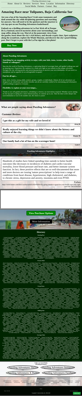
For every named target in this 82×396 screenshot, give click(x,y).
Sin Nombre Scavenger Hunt (9, 354)
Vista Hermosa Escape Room (58, 301)
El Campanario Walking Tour (41, 322)
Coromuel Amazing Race (9, 237)
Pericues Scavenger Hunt (8, 348)
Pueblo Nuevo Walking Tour (16, 317)
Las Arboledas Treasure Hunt (33, 280)
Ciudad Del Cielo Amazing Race (17, 239)
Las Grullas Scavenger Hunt (10, 344)
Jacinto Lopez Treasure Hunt (55, 271)
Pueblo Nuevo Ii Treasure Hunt (16, 266)
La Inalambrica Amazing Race (30, 242)
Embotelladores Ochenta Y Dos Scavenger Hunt (14, 352)
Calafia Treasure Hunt (14, 272)
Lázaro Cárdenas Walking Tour (40, 319)
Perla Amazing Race (39, 258)
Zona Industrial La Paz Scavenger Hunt (70, 346)
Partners (40, 6)
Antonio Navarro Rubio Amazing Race (60, 247)
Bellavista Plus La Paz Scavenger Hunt (42, 340)
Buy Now (12, 45)
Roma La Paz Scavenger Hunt (59, 353)
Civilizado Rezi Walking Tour (69, 322)
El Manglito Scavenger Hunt (46, 345)
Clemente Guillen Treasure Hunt (59, 274)
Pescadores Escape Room (15, 300)
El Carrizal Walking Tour (35, 326)
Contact (49, 6)
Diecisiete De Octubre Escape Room (35, 307)
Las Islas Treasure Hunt (38, 281)
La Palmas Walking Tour (54, 329)
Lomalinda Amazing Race (30, 251)
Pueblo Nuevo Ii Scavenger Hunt (17, 343)
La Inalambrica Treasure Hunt (39, 268)
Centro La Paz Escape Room (44, 305)
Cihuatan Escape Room (12, 290)
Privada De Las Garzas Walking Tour (66, 318)
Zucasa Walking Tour (54, 328)
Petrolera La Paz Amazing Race (35, 237)
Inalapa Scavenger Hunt (38, 347)
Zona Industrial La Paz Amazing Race (25, 246)
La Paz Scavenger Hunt (9, 350)
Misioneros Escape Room (43, 292)
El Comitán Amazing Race (67, 251)
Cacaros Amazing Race (38, 255)
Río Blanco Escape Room (59, 297)
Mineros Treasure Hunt (66, 279)
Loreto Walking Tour (43, 329)
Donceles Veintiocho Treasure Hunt (52, 279)
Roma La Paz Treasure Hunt (42, 271)
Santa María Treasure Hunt (62, 266)
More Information (41, 221)
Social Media (30, 6)
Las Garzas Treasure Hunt (23, 276)
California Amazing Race (57, 243)
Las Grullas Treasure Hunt (35, 276)
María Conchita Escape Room (57, 288)
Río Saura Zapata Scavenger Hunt (54, 354)
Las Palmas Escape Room (22, 301)
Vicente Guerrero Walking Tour (13, 321)
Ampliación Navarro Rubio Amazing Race (62, 253)
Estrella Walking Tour (61, 331)
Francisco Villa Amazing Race (50, 249)
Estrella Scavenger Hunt (22, 337)
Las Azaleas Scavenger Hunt (17, 353)
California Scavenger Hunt (9, 341)
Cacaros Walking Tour (44, 328)
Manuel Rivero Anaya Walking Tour (31, 315)
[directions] (41, 217)
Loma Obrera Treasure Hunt (73, 274)
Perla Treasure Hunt (74, 281)
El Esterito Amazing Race (73, 239)
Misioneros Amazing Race (67, 255)
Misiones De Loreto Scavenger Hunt (62, 358)
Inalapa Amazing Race (35, 240)
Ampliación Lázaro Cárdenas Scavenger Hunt (20, 357)
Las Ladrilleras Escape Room (36, 297)
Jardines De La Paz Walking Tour (30, 329)
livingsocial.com (8, 382)
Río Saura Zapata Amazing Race (50, 237)
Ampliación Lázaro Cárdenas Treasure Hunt (16, 264)
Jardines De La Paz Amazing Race (32, 254)
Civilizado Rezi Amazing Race (19, 244)
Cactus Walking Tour (22, 325)
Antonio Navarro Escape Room (60, 295)
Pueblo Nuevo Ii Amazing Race (59, 242)
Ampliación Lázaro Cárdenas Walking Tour (32, 330)
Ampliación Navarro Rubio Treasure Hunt (51, 276)
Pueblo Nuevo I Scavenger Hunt (51, 347)
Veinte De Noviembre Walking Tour (46, 324)
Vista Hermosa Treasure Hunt (10, 275)
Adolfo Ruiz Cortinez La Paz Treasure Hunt (61, 270)
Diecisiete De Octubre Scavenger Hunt (52, 346)
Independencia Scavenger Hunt (36, 346)
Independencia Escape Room (17, 289)
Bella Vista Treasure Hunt (64, 263)
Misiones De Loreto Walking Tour (69, 314)
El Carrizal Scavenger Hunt (64, 350)
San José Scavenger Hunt (73, 338)
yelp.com (77, 382)
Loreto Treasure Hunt (32, 274)
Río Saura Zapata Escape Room (65, 299)
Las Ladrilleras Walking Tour (47, 323)
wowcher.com (17, 382)
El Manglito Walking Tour (42, 314)
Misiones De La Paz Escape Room (18, 293)
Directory (70, 3)
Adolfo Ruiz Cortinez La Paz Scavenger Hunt (69, 347)
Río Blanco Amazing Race (17, 257)
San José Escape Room (31, 303)
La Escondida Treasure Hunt (46, 264)
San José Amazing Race (32, 238)
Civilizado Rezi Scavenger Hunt (27, 339)
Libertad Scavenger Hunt (52, 341)
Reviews (26, 3)
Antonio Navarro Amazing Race (45, 253)
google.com (29, 383)
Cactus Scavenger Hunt (74, 337)
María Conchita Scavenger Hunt (71, 351)
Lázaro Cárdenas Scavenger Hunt (32, 345)
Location (50, 3)
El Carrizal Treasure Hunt (15, 271)
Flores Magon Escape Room (21, 302)
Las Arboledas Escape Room (63, 296)
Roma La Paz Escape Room (58, 305)
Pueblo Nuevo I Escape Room (39, 304)
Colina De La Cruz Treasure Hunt (30, 278)
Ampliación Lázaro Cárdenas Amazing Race (19, 252)
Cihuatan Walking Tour (26, 332)
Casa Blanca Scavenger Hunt (31, 353)
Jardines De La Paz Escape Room (57, 300)
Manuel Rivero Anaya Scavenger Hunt (44, 339)
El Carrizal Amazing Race (24, 250)
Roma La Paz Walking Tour (50, 332)
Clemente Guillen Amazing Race (44, 242)
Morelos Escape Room (51, 296)
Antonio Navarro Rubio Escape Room (18, 307)
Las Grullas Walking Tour (14, 332)
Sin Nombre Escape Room (30, 289)
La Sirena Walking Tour (45, 321)
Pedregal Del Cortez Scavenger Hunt (37, 341)
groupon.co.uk (54, 383)
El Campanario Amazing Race (68, 245)
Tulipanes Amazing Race (37, 249)
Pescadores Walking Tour (27, 319)
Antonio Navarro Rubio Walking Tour (65, 332)
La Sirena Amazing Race (46, 254)
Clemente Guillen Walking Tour (54, 322)
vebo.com (32, 380)
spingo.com (70, 380)
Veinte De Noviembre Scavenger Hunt (60, 352)
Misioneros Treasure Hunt (50, 282)
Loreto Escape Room (47, 297)
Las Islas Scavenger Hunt (68, 355)
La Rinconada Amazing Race (54, 245)
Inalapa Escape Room (45, 308)
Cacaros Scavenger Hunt (22, 338)
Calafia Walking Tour (17, 329)
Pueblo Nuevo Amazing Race (44, 251)
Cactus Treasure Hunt (32, 270)
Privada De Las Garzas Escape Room (36, 302)
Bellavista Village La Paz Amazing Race (49, 240)
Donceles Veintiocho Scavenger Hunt (38, 357)
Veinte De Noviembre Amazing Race (52, 252)
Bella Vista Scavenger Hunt (33, 358)
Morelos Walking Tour (28, 317)
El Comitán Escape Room (25, 294)
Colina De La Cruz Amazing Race (11, 245)
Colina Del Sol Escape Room (19, 303)
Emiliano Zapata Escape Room (72, 303)
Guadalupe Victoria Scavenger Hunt (66, 341)
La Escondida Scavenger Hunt (47, 358)
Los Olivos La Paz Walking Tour (49, 330)
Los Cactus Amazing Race (12, 243)
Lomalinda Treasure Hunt (46, 280)
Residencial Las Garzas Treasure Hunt (17, 280)
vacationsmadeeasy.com (52, 380)
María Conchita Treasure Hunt (59, 264)
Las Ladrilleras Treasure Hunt (39, 267)
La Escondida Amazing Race (20, 238)
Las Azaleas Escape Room (39, 296)
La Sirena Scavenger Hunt (22, 346)
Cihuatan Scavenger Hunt (45, 351)
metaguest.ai (15, 380)
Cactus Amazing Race (68, 243)
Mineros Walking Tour (39, 316)
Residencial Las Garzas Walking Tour (55, 317)
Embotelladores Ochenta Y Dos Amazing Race (29, 243)
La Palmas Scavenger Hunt (39, 344)
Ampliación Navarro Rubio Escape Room (19, 297)
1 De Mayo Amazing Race (65, 240)
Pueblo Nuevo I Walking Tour (19, 323)
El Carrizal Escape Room (65, 307)
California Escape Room (74, 295)
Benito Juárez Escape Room (32, 293)
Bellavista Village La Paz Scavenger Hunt (52, 348)
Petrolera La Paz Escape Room (72, 300)
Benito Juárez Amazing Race (16, 242)
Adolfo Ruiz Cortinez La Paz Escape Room (22, 304)
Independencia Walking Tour (62, 324)
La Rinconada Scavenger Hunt (23, 354)
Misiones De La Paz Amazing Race (46, 257)
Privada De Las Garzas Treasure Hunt (28, 272)
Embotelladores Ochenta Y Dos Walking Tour (55, 316)
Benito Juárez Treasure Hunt (35, 265)
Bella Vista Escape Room (18, 305)
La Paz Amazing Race (49, 258)
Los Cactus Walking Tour (32, 328)
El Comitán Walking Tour (18, 314)
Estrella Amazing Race (26, 255)
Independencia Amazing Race (73, 244)
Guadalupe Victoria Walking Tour (55, 319)
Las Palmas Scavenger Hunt (34, 337)
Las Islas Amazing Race (44, 238)
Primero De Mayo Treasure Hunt (59, 280)
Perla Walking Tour (57, 312)
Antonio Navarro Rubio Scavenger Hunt (11, 339)
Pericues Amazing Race (64, 237)
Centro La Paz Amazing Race (60, 239)
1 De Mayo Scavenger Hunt (57, 351)
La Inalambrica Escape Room (34, 295)
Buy (55, 6)
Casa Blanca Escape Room (31, 292)
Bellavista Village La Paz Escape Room (54, 302)
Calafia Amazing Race (74, 247)
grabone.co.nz (37, 383)
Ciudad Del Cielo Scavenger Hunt (14, 340)
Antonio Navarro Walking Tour (47, 315)
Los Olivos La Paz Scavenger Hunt (25, 355)
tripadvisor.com (56, 382)
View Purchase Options (41, 213)
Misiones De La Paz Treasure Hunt (48, 266)
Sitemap (41, 388)
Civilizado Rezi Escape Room (46, 293)
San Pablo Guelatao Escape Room (29, 300)
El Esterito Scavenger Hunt (9, 338)
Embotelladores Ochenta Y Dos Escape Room (62, 290)
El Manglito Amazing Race (37, 250)
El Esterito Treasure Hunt (43, 272)
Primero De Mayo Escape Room (19, 308)
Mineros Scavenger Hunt (66, 357)
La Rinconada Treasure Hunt (9, 265)
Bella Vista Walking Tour (60, 315)
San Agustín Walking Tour (54, 314)
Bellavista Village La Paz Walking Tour (66, 330)
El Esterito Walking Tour (73, 331)
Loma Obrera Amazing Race (23, 240)
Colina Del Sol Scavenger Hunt (71, 340)
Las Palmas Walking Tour (37, 332)
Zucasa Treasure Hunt (47, 265)
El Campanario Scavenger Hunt (44, 353)
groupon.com (25, 382)
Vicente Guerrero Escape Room (51, 307)
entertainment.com (7, 380)
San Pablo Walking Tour (15, 319)
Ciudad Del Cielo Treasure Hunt (25, 268)
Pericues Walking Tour (20, 312)
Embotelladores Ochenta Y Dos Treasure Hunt (49, 273)
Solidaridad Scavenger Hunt (22, 341)
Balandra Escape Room (54, 289)
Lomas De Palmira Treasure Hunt (63, 282)
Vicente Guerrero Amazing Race (17, 253)
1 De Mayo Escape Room (72, 293)
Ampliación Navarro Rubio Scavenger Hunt (29, 351)
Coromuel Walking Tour (59, 325)
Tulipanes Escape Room (9, 302)
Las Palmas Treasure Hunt (35, 263)
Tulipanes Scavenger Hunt (52, 344)
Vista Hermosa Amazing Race (72, 254)
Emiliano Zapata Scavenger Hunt (10, 347)
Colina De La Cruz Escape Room (54, 304)
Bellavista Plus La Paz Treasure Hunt (18, 270)
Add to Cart (76, 393)
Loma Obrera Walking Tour (8, 312)
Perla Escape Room (7, 299)
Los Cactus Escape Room (67, 308)
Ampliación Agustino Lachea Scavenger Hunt (51, 343)
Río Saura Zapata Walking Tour (10, 318)
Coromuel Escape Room (59, 303)
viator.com (64, 382)
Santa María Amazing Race (64, 246)
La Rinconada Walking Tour (40, 317)
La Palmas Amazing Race (12, 250)
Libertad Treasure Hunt (66, 276)
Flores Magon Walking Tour (68, 312)
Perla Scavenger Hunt (58, 345)
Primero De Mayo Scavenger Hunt (38, 354)
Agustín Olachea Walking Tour (33, 323)
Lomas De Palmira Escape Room (10, 288)
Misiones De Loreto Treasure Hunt (43, 275)
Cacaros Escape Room (56, 308)
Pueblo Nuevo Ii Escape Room (70, 294)
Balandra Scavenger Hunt (47, 337)
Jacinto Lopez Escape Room (71, 301)
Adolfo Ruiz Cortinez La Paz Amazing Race (60, 238)
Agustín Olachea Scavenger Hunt (60, 337)
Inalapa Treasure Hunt (51, 267)
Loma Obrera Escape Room (33, 308)
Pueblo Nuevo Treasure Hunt (32, 264)
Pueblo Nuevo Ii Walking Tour (27, 316)
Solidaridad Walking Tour (51, 318)
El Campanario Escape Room (71, 288)
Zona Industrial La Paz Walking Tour (30, 324)
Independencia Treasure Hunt (44, 270)
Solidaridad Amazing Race (44, 247)
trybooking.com (45, 383)
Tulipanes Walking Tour (11, 326)
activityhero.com (24, 380)
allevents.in (41, 382)
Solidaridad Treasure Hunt (22, 265)
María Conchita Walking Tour (25, 318)
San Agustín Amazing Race (9, 240)
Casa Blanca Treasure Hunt (65, 273)
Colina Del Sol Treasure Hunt (13, 267)
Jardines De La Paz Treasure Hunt (21, 263)
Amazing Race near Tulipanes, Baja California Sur (36, 12)
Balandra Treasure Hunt (33, 273)
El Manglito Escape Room (47, 295)
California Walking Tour (58, 326)
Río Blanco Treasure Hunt (16, 278)
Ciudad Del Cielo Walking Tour (67, 328)
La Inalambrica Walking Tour (16, 330)
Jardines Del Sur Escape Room (31, 299)
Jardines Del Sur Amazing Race (17, 251)
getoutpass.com (62, 380)
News (42, 3)
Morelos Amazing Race (19, 254)
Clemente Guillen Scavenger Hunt (25, 344)
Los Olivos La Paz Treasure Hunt (21, 282)
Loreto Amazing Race (55, 251)
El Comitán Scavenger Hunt (54, 357)
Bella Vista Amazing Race (31, 239)
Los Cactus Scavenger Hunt (57, 340)
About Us (18, 3)
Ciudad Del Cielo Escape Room (44, 290)
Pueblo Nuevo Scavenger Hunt (46, 338)
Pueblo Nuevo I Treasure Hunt (28, 271)
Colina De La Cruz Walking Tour (72, 317)
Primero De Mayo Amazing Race (31, 257)
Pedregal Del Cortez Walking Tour (34, 331)
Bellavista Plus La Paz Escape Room (10, 294)
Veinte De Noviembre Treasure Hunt (69, 272)
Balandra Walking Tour (30, 314)
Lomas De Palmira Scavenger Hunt (72, 345)
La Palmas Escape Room (10, 301)
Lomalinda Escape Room (42, 289)
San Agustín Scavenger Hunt (9, 337)
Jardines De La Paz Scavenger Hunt (33, 343)
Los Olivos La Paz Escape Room (19, 295)
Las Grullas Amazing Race (66, 252)
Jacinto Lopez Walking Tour (13, 316)
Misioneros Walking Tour (23, 326)
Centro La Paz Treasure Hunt (64, 268)
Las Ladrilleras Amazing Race (51, 250)
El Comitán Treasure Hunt (38, 279)
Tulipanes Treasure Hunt (12, 268)
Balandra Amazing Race (52, 246)
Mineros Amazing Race (45, 243)
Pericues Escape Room (65, 289)
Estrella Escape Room (54, 292)
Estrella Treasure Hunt (8, 282)
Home (10, 3)
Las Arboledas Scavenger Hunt (40, 355)
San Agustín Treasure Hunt (20, 273)
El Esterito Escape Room (68, 304)
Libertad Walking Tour (46, 326)
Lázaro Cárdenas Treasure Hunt (36, 282)
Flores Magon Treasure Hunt (25, 279)
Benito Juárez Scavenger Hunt (32, 352)
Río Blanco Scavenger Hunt (60, 338)
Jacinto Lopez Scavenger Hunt (65, 344)
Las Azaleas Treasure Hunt (68, 271)
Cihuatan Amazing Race (15, 247)
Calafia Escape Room (7, 304)
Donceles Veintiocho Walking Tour (13, 322)
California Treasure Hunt (27, 281)
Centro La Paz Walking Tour (34, 325)
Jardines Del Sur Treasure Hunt (19, 274)
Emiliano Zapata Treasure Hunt (44, 274)
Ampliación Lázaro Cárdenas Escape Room (27, 290)
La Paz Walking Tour (21, 328)
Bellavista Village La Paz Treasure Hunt (26, 275)
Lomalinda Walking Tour (16, 324)
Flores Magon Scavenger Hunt (54, 355)
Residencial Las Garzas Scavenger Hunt (71, 343)
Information (60, 3)
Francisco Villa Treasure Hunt (10, 276)
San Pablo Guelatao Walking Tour (59, 321)
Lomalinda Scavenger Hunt (72, 353)
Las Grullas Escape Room (45, 301)
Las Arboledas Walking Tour (70, 326)
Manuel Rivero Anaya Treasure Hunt (49, 263)
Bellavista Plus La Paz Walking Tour (62, 323)
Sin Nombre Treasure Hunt (72, 264)
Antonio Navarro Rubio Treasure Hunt (61, 265)
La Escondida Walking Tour (33, 312)
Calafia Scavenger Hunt (33, 338)
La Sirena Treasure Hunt (50, 281)
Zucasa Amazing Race (45, 244)
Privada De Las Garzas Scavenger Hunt (71, 348)
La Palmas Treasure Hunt (55, 272)
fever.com (70, 382)
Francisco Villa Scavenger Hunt (69, 354)
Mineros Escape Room (68, 302)
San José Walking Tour (17, 315)
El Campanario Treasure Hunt (63, 267)
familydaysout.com (40, 380)
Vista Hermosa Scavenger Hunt (35, 348)
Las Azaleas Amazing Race (31, 253)
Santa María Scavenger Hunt (12, 351)
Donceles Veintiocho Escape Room (45, 303)
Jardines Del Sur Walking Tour (49, 331)
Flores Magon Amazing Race (10, 249)
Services (35, 3)
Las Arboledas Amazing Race (22, 237)
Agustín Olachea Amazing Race (23, 249)
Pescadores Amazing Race (40, 246)
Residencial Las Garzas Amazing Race (12, 255)
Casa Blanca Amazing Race (33, 244)
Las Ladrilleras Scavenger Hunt (17, 345)
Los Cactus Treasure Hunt (44, 278)
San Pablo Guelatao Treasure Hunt (32, 266)
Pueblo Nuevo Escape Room (60, 293)
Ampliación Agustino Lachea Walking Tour (30, 321)
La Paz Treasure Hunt (73, 275)
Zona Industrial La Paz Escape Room (24, 296)
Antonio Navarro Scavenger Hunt (50, 350)
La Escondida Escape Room (9, 296)
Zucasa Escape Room (69, 305)
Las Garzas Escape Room (18, 299)
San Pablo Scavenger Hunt (45, 352)
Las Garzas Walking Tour (20, 331)
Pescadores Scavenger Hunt (21, 350)
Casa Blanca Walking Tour (27, 322)
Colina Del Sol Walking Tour (38, 318)
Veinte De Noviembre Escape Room (26, 288)
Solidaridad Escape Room (18, 292)
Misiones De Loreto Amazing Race (39, 245)
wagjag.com (77, 380)
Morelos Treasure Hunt (52, 268)
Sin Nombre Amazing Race (58, 254)
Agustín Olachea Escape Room (38, 294)
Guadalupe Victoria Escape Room (42, 288)
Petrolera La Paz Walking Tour (71, 325)
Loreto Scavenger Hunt (27, 340)
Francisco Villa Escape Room (31, 305)
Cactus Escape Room (33, 301)
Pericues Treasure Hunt (7, 263)
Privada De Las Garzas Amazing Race (52, 255)
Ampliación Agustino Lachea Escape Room (48, 299)
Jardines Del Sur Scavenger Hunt (19, 358)
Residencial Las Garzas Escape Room (54, 294)
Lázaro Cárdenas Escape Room (67, 292)
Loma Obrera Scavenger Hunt (25, 347)
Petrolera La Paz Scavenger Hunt (60, 339)
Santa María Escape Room (43, 300)
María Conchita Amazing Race (36, 252)
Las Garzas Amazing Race (25, 245)
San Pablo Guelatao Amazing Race (63, 257)
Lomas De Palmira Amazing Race (58, 244)
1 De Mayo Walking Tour (47, 325)
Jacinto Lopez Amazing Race (64, 249)
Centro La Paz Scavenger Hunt (21, 348)
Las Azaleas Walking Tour (45, 312)
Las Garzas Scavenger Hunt (10, 346)
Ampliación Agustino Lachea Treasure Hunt (60, 278)
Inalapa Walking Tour (11, 325)
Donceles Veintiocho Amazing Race (45, 239)
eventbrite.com (33, 382)
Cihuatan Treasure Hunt (26, 267)
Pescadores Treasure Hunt (12, 279)
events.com (48, 382)
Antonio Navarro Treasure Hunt (13, 281)
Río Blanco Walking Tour (66, 329)
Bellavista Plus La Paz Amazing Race (29, 247)
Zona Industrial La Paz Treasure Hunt (59, 275)
